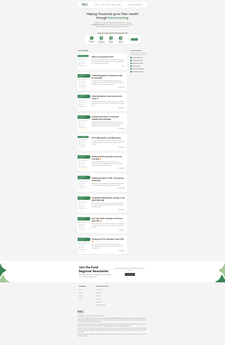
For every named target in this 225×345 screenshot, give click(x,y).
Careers (80, 298)
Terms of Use (99, 289)
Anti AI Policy (99, 298)
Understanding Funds (138, 57)
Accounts (108, 4)
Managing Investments (138, 71)
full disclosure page (82, 335)
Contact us (81, 292)
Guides (96, 4)
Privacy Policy (99, 292)
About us (81, 295)
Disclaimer (98, 295)
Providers (113, 4)
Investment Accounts (138, 60)
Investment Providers (138, 63)
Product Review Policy (100, 305)
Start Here (102, 4)
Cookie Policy (99, 301)
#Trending (118, 4)
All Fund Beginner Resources (82, 76)
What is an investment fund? (102, 57)
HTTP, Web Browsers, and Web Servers (106, 138)
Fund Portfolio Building (138, 69)
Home (80, 289)
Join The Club (130, 274)
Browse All (134, 39)
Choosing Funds (136, 66)
